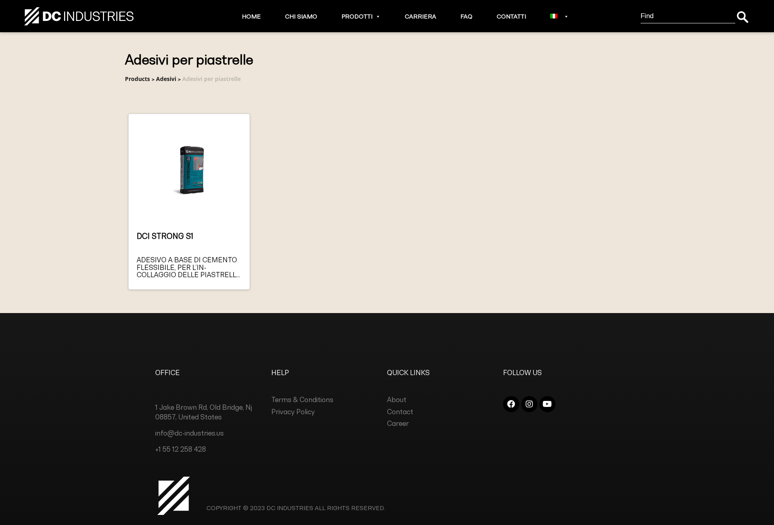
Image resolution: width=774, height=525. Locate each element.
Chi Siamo (301, 16)
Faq (466, 16)
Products (137, 79)
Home (251, 16)
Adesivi (166, 79)
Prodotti (356, 16)
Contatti (511, 16)
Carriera (420, 16)
